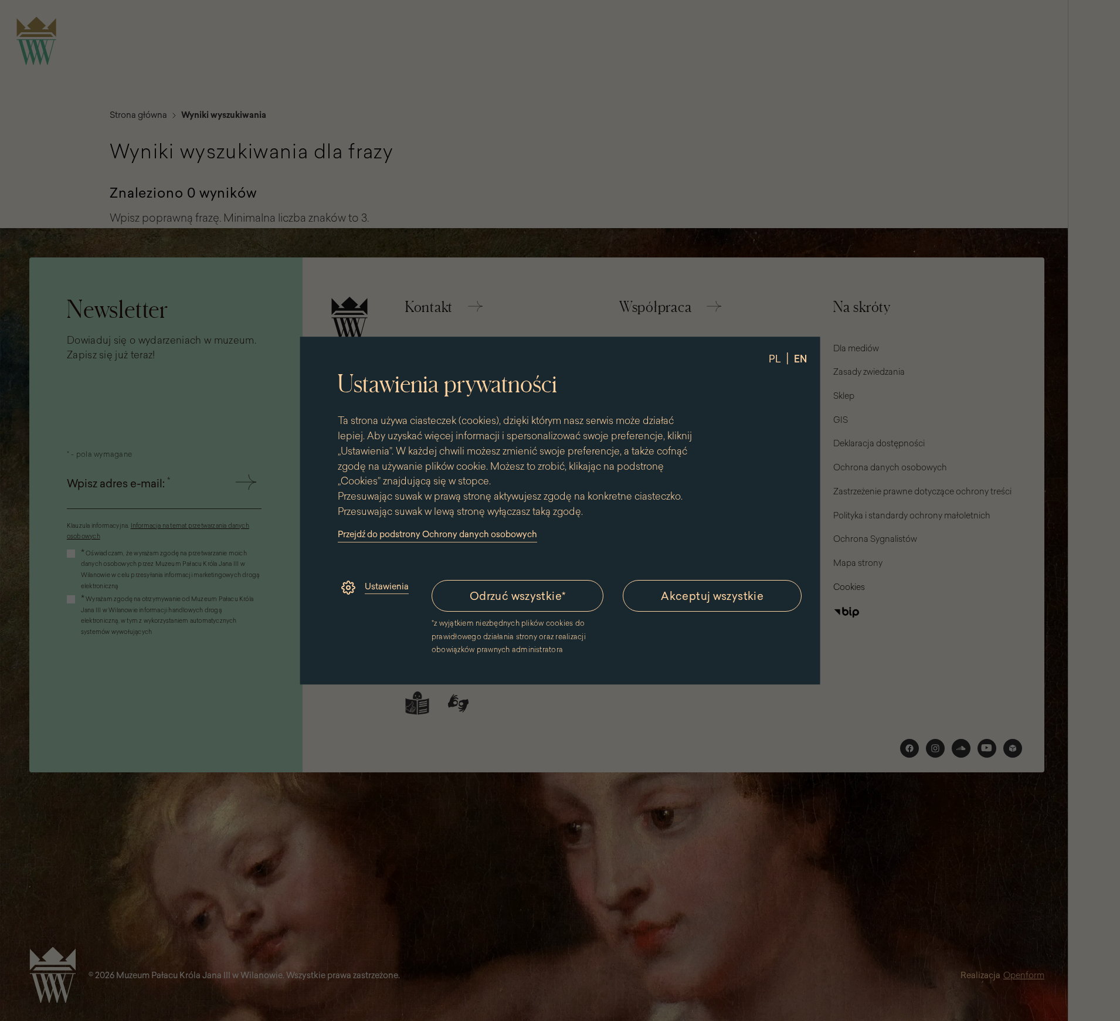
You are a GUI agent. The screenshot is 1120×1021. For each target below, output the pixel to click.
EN (799, 359)
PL (774, 359)
